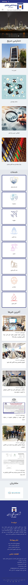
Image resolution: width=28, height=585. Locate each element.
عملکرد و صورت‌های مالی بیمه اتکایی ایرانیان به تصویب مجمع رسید (14, 391)
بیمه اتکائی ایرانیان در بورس (14, 547)
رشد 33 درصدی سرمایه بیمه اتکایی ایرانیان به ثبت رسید (14, 474)
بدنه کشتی (14, 237)
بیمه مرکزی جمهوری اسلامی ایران (14, 549)
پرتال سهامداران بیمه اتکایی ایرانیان (14, 164)
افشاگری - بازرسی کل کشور (14, 133)
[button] (5, 492)
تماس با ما (14, 70)
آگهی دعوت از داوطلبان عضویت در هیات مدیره (14, 418)
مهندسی (14, 287)
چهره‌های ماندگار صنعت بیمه (14, 543)
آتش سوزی (14, 303)
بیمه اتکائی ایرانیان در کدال (14, 545)
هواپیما (14, 220)
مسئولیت (14, 204)
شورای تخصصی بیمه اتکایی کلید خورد (16, 362)
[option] (14, 24)
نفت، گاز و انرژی (14, 270)
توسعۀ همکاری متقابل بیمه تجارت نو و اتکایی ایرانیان (14, 446)
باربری (14, 253)
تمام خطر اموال (14, 187)
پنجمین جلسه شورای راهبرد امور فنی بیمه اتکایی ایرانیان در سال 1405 (14, 336)
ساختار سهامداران (14, 102)
